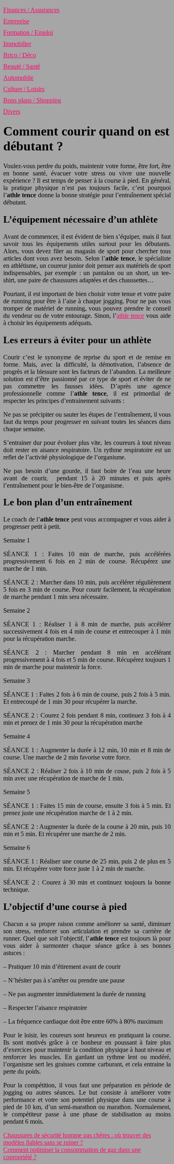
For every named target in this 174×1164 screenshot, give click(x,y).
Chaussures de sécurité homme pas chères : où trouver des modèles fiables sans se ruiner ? (77, 1139)
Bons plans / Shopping (32, 100)
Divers (11, 111)
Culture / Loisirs (24, 89)
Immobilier (17, 43)
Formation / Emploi (28, 32)
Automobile (18, 77)
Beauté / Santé (21, 66)
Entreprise (16, 21)
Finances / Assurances (31, 9)
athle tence (130, 315)
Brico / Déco (19, 55)
